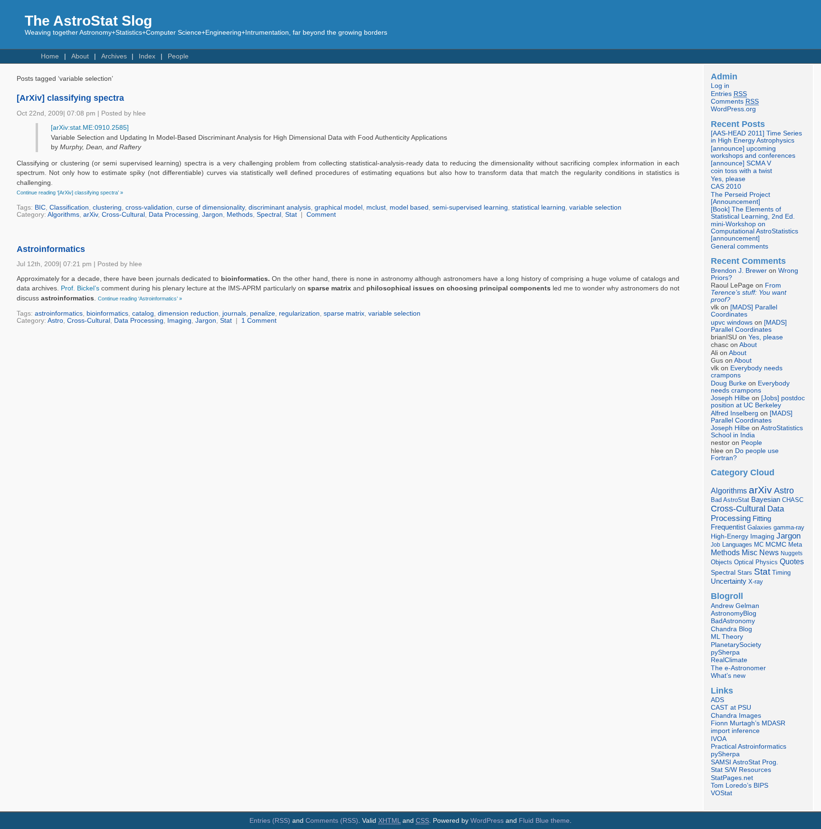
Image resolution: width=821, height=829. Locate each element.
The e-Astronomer (738, 668)
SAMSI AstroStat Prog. (744, 762)
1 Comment (259, 320)
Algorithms (63, 214)
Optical (744, 562)
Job (715, 544)
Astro (55, 320)
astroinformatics (59, 313)
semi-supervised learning (470, 207)
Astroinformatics (51, 249)
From (748, 292)
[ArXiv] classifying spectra (70, 98)
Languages (737, 544)
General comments (739, 246)
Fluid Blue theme (544, 820)
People (178, 56)
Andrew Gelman (735, 605)
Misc (749, 552)
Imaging (179, 320)
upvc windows (732, 322)
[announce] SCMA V (741, 163)
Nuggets (791, 553)
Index (147, 56)
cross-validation (148, 207)
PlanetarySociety (736, 644)
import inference (735, 730)
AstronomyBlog (733, 613)
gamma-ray (788, 527)
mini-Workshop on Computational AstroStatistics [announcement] (754, 231)
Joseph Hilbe (730, 398)
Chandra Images (736, 715)
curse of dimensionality (210, 207)
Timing (781, 572)
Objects (721, 562)
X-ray (755, 581)
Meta (795, 544)
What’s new (728, 675)
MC (759, 544)
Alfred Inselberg (734, 413)
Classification (69, 207)
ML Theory (727, 636)
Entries (729, 93)
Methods (240, 214)
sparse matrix (344, 313)
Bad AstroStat (730, 499)
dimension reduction (188, 313)
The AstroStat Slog (88, 21)
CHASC (792, 499)
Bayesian (765, 499)
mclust (376, 207)
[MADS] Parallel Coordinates (744, 311)
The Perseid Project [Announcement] (740, 198)
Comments (735, 101)
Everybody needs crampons (750, 387)
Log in (720, 85)
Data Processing (173, 214)
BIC (40, 207)
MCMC (775, 544)
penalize (262, 313)
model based (409, 207)
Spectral (269, 214)
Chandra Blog (731, 629)
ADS (717, 700)
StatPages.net (732, 777)
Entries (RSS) (269, 820)
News (769, 552)
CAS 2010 (726, 186)
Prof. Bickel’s (80, 288)
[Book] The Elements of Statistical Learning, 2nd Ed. (753, 213)
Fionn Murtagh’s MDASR (748, 723)
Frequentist (728, 527)
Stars (744, 572)
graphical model (339, 207)
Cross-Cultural (123, 214)
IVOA (718, 738)
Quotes (792, 561)
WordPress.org (733, 109)
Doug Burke (728, 383)
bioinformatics (107, 313)
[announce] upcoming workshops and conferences (753, 152)
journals (234, 313)
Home (50, 56)
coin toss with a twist (741, 170)
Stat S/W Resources (741, 769)
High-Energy (729, 536)
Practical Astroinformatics (748, 746)
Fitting (762, 518)
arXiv (90, 214)
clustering (107, 207)
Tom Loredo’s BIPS (739, 785)
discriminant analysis (279, 207)
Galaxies (759, 527)
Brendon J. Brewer (739, 270)
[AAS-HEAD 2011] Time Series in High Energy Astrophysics (756, 137)
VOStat (721, 793)
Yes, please (728, 179)
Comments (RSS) (331, 820)
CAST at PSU (731, 707)
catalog (143, 313)
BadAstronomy (733, 621)
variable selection (595, 207)
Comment (321, 214)
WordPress (487, 820)
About (80, 56)
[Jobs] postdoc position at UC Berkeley (758, 402)
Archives (114, 56)
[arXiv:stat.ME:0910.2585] (90, 127)
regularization (299, 313)
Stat (291, 214)
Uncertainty (728, 581)
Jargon (212, 214)
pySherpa (725, 652)
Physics (766, 562)
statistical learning (538, 207)
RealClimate (729, 660)
